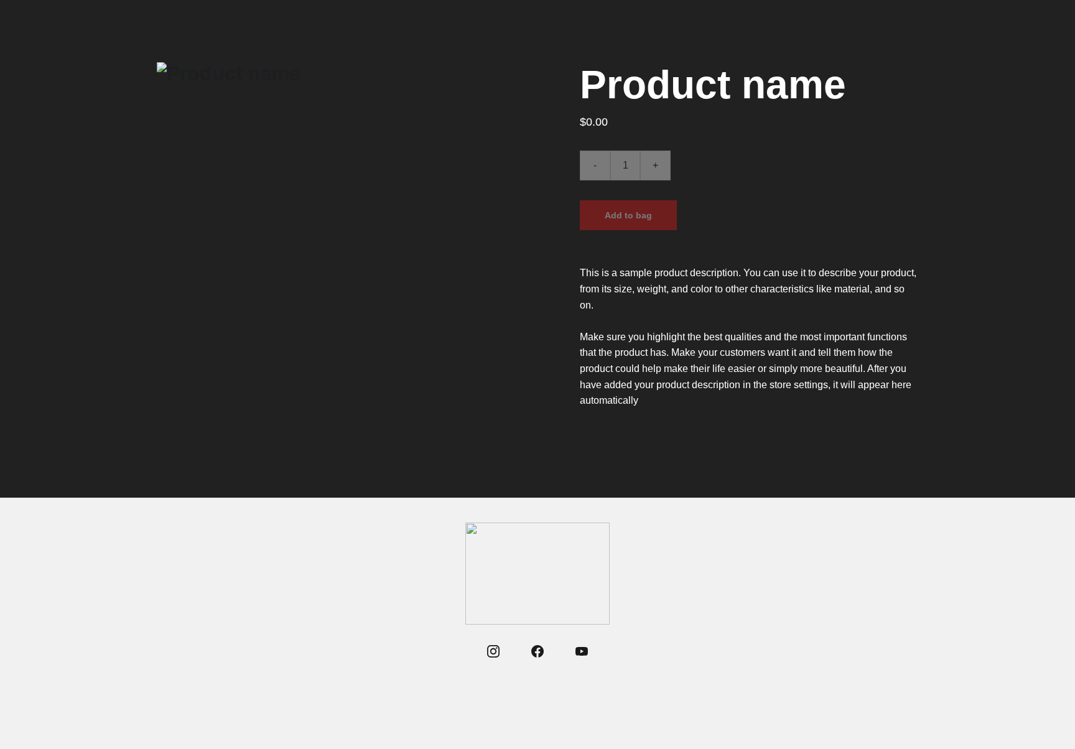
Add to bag (628, 215)
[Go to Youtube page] (581, 651)
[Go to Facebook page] (537, 651)
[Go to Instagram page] (493, 651)
